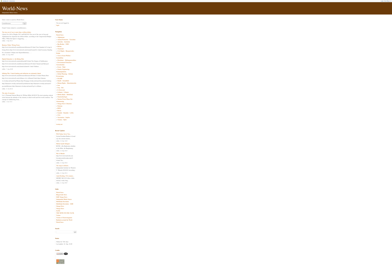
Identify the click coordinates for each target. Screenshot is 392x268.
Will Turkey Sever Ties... (63, 134)
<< (390, 1)
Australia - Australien (63, 42)
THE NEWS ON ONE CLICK (65, 213)
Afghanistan (60, 37)
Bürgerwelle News (61, 195)
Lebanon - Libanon (63, 92)
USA (58, 115)
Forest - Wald (61, 67)
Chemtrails (60, 49)
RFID (59, 108)
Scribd (58, 211)
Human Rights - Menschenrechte (66, 83)
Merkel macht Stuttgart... (63, 144)
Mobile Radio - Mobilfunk (65, 94)
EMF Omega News (61, 197)
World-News (15, 8)
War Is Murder (60, 153)
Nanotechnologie (62, 97)
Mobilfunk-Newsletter (62, 201)
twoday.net (5, 1)
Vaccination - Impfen (63, 117)
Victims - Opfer (62, 120)
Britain (59, 46)
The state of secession (8, 93)
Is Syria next (61, 90)
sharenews (12, 1)
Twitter (58, 215)
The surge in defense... (62, 166)
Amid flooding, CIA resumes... (65, 176)
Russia (59, 111)
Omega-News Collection (64, 104)
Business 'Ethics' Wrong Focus (11, 45)
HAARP (59, 78)
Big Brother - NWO (63, 44)
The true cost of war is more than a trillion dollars (16, 32)
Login (382, 1)
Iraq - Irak (60, 88)
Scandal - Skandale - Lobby (65, 113)
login (57, 25)
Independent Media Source (64, 199)
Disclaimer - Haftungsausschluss (66, 60)
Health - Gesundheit (63, 81)
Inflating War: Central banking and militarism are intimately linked (21, 73)
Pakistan (59, 106)
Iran (58, 85)
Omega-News (60, 208)
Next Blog (386, 1)
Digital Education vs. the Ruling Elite (13, 59)
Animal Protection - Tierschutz (66, 39)
